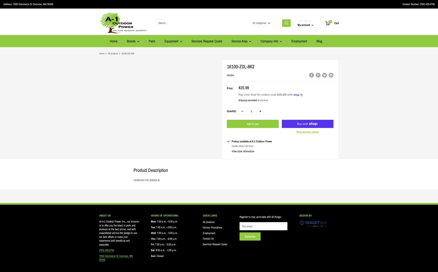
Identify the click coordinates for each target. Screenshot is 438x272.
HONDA (230, 75)
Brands (131, 41)
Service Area (239, 41)
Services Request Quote (206, 41)
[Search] (286, 23)
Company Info (269, 41)
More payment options (308, 132)
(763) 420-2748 (427, 4)
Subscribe (250, 236)
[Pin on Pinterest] (318, 75)
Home (113, 41)
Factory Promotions (212, 227)
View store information (243, 151)
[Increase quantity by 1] (260, 111)
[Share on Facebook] (311, 75)
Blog (319, 41)
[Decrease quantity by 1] (242, 111)
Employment (299, 41)
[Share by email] (331, 75)
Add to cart (253, 124)
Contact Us (208, 238)
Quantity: (231, 111)
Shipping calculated (248, 100)
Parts (152, 41)
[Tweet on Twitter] (324, 75)
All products (113, 53)
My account (304, 25)
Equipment (171, 41)
